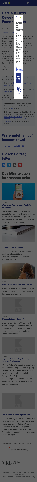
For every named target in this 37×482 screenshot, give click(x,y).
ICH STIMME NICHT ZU (18, 91)
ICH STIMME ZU (18, 78)
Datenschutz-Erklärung (20, 69)
